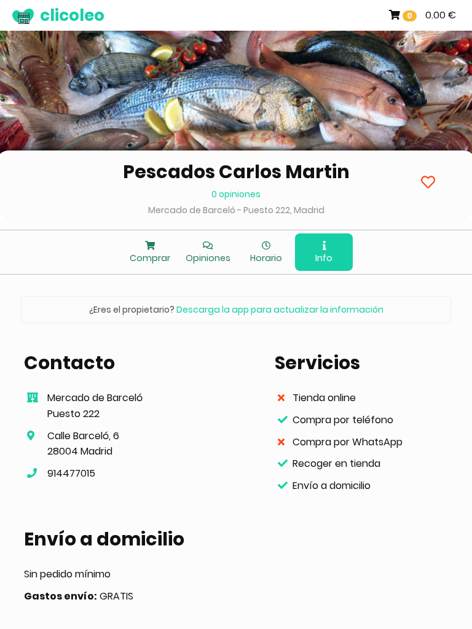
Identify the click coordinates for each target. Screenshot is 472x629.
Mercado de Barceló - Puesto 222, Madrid (236, 210)
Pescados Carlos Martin (236, 171)
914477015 (71, 473)
